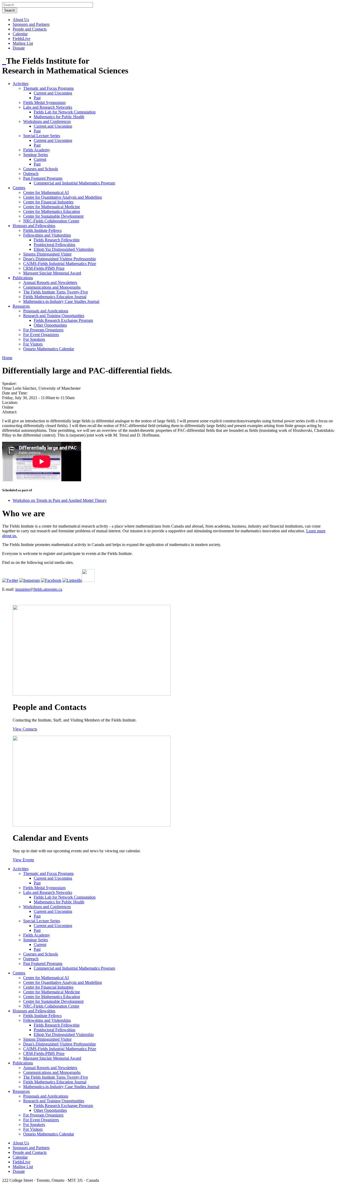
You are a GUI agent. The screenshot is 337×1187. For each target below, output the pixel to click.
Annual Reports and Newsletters (50, 282)
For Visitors (33, 344)
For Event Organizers (41, 334)
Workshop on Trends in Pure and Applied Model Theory (60, 500)
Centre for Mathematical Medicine (51, 206)
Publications (23, 278)
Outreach (30, 173)
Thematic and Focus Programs (48, 88)
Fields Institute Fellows (42, 230)
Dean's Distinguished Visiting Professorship (59, 259)
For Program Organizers (43, 330)
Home (7, 357)
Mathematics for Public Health (59, 116)
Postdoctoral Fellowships (54, 244)
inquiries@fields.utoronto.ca (38, 589)
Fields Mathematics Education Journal (54, 296)
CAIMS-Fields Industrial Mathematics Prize (59, 263)
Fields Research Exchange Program (63, 320)
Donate (19, 48)
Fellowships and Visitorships (47, 235)
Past (37, 98)
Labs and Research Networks (47, 107)
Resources (21, 306)
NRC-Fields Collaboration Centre (51, 221)
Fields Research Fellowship (57, 240)
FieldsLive (21, 38)
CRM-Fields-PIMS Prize (44, 268)
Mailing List (23, 43)
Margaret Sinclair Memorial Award (52, 273)
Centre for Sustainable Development (53, 216)
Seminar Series (35, 154)
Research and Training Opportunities (53, 315)
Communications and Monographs (52, 287)
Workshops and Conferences (47, 121)
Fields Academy (36, 150)
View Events (23, 860)
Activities (20, 83)
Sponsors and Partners (31, 24)
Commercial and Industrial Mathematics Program (74, 183)
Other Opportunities (50, 325)
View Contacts (25, 729)
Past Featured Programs (42, 178)
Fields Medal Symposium (44, 102)
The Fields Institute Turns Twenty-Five (55, 292)
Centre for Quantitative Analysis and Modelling (62, 197)
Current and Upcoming (53, 93)
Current (40, 159)
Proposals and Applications (45, 311)
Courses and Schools (40, 169)
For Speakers (34, 339)
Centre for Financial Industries (48, 202)
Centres (19, 188)
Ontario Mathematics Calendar (48, 349)
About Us (21, 19)
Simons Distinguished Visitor (47, 254)
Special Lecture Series (41, 135)
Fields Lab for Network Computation (65, 112)
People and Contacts (30, 29)
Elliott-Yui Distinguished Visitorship (64, 249)
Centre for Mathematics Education (51, 211)
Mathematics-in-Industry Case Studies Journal (61, 301)
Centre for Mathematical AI (46, 192)
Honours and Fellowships (34, 225)
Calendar (20, 34)
